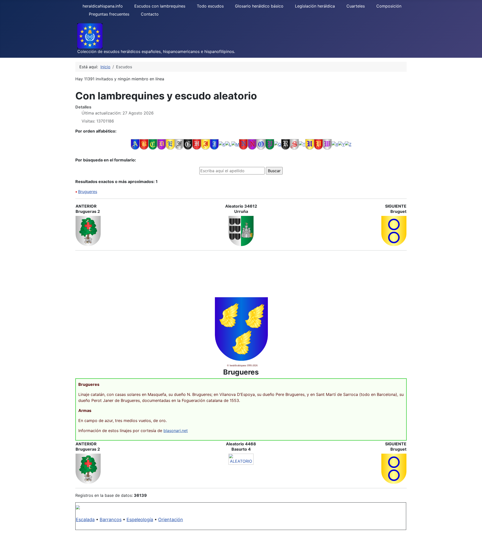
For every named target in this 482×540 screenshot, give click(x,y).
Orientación (170, 519)
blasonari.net (175, 430)
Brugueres (87, 191)
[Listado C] (152, 144)
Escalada (85, 519)
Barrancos (111, 519)
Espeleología (140, 519)
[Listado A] (135, 144)
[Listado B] (144, 144)
